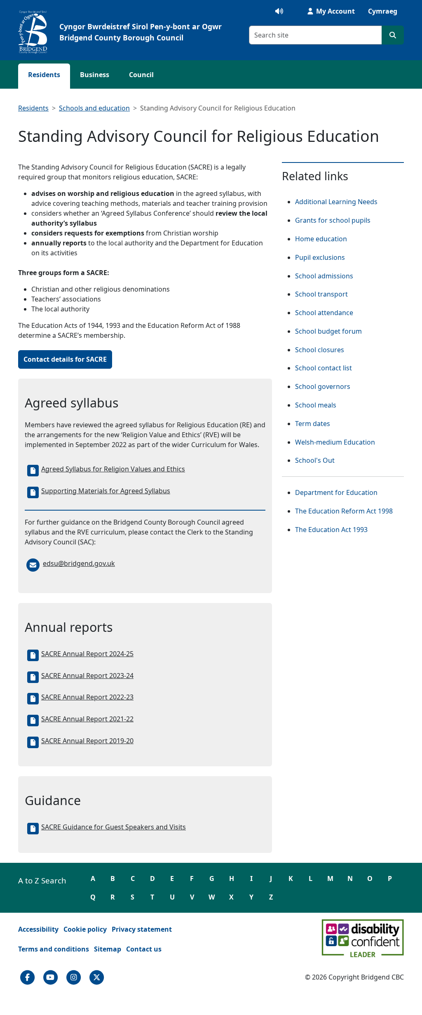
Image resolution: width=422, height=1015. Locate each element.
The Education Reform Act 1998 (344, 511)
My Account (334, 11)
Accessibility (38, 929)
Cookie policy (85, 929)
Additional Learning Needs (336, 201)
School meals (315, 405)
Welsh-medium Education (335, 442)
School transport (321, 294)
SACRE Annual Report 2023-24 (87, 675)
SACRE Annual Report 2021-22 (87, 718)
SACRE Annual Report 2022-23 (87, 697)
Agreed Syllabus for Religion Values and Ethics (113, 468)
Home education (321, 238)
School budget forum (328, 331)
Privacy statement (142, 929)
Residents (44, 74)
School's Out (315, 460)
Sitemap (107, 949)
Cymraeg (382, 11)
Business (94, 74)
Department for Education (336, 492)
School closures (319, 349)
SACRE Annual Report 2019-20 (87, 740)
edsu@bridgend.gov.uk (79, 563)
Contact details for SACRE (65, 359)
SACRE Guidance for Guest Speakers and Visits (113, 826)
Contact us (144, 949)
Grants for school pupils (332, 220)
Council (141, 74)
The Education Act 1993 (331, 529)
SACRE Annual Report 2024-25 (87, 653)
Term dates (312, 423)
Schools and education (94, 108)
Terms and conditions (53, 949)
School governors (322, 386)
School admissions (324, 275)
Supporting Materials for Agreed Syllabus (105, 490)
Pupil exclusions (320, 257)
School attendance (324, 312)
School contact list (323, 367)
